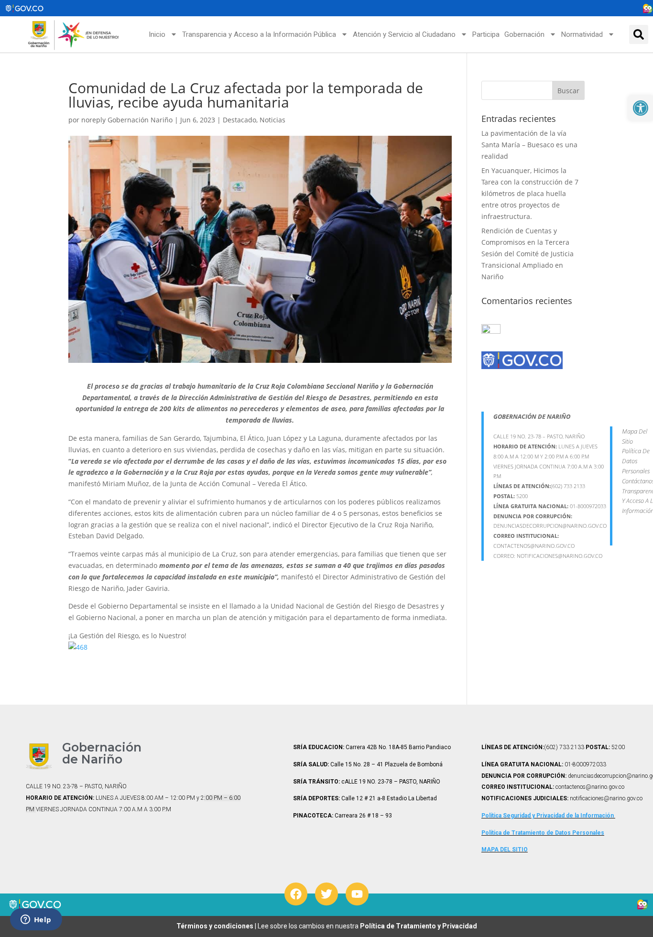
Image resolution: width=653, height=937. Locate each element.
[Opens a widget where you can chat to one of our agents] (36, 920)
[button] (638, 34)
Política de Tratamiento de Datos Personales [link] (542, 832)
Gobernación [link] (524, 34)
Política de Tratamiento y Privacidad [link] (418, 926)
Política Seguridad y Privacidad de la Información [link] (548, 815)
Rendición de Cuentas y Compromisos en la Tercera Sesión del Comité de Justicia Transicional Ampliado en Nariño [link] (527, 253)
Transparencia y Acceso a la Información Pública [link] (259, 34)
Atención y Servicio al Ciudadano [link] (404, 34)
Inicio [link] (157, 34)
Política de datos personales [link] (636, 461)
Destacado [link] (239, 119)
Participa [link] (486, 34)
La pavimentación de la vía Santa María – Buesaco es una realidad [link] (529, 145)
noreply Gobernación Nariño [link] (127, 119)
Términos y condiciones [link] (215, 926)
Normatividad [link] (582, 34)
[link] (640, 108)
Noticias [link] (272, 119)
